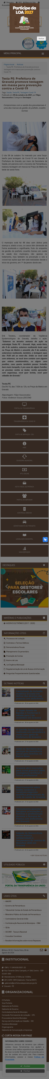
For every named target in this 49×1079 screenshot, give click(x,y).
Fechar (41, 38)
